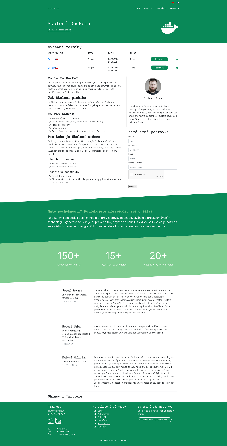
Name (131, 136)
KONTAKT (174, 8)
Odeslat (132, 186)
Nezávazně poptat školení (60, 30)
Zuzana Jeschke (119, 440)
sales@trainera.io (56, 410)
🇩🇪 (172, 2)
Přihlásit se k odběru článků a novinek (154, 419)
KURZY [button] (147, 8)
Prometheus (104, 423)
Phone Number (135, 162)
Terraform (103, 420)
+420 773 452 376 (57, 414)
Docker (101, 410)
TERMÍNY (161, 8)
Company (132, 145)
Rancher (102, 426)
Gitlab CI (102, 417)
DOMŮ (137, 8)
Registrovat (159, 59)
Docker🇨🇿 (53, 59)
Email (130, 154)
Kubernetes (103, 414)
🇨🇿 (178, 2)
